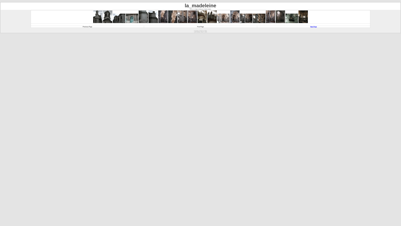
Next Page (313, 27)
